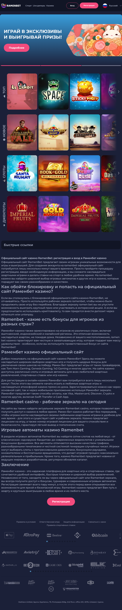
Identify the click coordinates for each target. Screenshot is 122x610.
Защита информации (74, 522)
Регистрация (61, 501)
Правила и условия (26, 522)
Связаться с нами (97, 522)
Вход (72, 6)
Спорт (28, 5)
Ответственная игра (49, 522)
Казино (50, 5)
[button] (118, 92)
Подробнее (16, 47)
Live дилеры (39, 5)
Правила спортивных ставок (61, 525)
